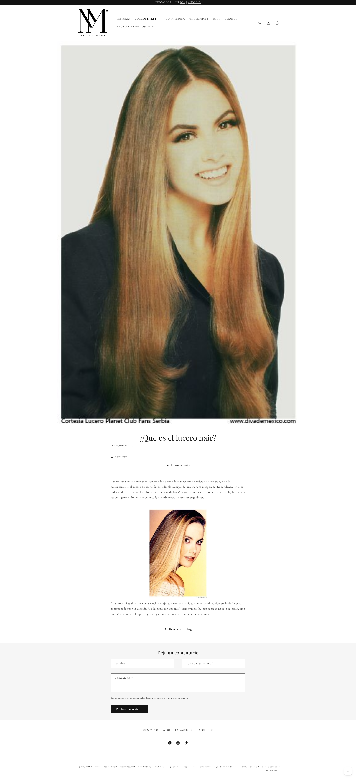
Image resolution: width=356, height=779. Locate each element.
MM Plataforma (93, 766)
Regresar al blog (180, 629)
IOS (182, 2)
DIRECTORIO (204, 730)
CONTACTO (150, 730)
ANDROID (194, 2)
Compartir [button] (121, 456)
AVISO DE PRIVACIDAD (177, 730)
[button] (146, 19)
